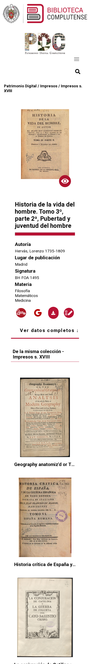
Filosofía (22, 290)
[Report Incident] (69, 313)
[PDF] (53, 313)
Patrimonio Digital (20, 86)
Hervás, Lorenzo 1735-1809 (40, 251)
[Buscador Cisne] (21, 313)
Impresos (48, 86)
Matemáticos (26, 295)
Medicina (23, 300)
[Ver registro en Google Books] (37, 313)
